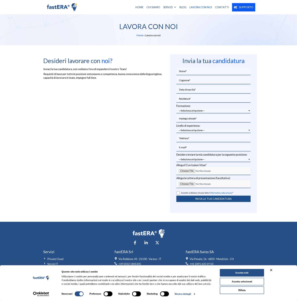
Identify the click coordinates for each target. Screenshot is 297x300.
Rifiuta (241, 290)
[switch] (108, 293)
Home (139, 7)
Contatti (222, 7)
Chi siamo (153, 7)
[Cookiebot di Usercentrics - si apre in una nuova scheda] (41, 294)
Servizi (168, 7)
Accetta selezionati (242, 281)
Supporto (245, 7)
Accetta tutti (241, 272)
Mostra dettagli (183, 294)
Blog (182, 7)
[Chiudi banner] (271, 270)
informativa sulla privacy (221, 193)
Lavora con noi (200, 7)
